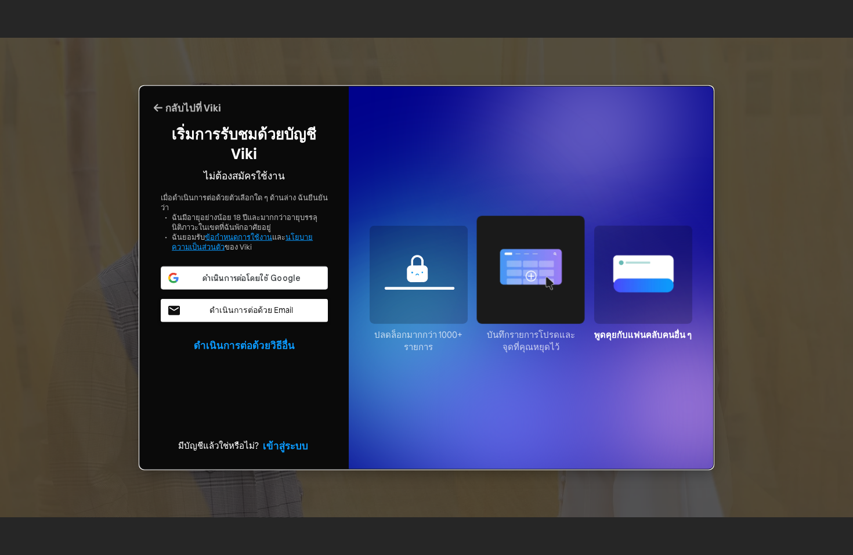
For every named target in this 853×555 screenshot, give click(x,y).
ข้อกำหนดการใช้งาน (238, 237)
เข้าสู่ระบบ (285, 444)
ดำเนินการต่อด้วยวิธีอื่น (244, 344)
